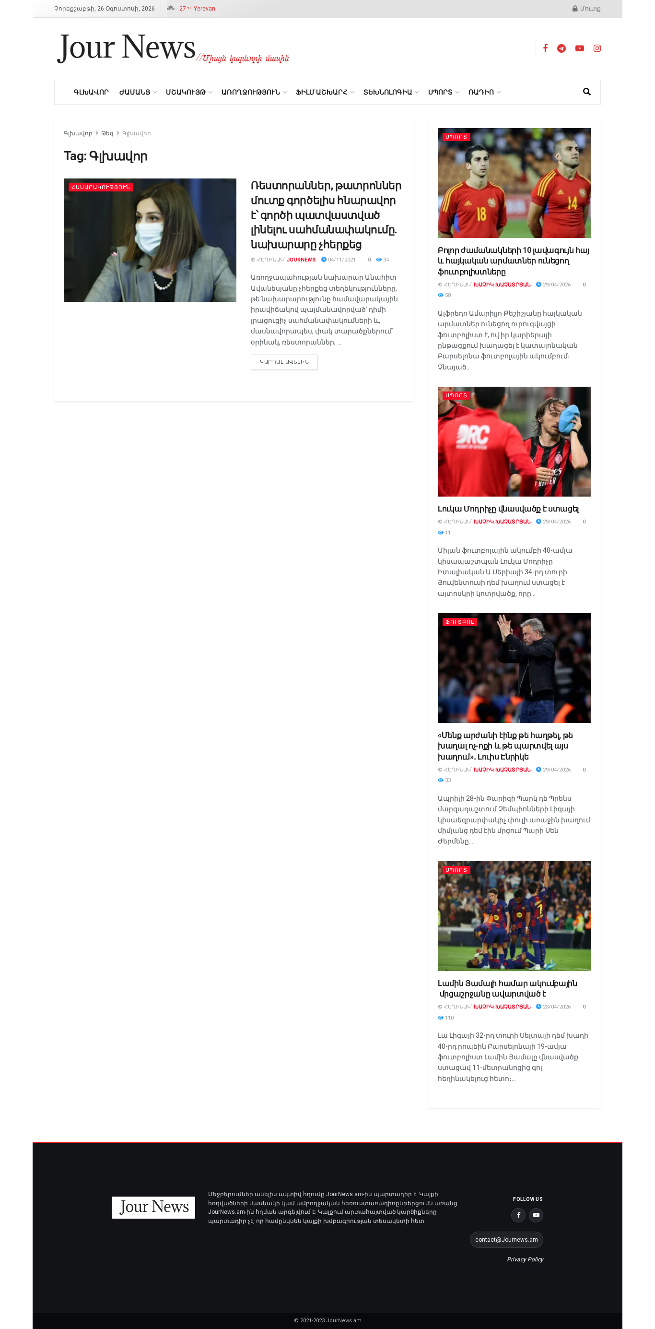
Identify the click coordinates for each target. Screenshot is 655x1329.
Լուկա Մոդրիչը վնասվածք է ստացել (508, 508)
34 (385, 260)
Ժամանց (134, 92)
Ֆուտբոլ (459, 622)
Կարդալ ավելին (289, 360)
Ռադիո (481, 92)
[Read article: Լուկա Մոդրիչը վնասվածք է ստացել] (514, 442)
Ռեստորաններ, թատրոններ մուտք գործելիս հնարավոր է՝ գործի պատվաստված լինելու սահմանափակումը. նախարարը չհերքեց (326, 214)
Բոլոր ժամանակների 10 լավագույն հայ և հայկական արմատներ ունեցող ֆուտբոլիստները (513, 261)
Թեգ (107, 133)
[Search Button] (587, 92)
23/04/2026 (556, 1007)
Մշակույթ (186, 92)
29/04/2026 (556, 285)
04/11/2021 (341, 260)
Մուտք (590, 8)
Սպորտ (440, 92)
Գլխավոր (91, 92)
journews (301, 260)
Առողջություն (251, 92)
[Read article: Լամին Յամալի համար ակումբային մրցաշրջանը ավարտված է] (514, 916)
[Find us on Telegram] (561, 48)
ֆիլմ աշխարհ (322, 92)
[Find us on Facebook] (545, 48)
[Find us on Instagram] (597, 48)
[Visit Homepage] (173, 49)
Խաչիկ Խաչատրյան (502, 285)
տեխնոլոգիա (387, 92)
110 (449, 1018)
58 (447, 295)
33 (447, 780)
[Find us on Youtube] (579, 48)
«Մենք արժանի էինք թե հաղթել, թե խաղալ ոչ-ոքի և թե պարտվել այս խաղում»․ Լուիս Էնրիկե (505, 746)
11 (447, 533)
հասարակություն (100, 187)
